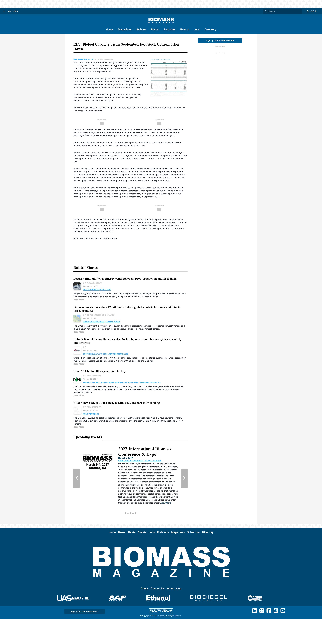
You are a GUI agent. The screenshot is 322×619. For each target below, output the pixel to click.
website (113, 238)
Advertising (174, 588)
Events (184, 29)
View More (170, 506)
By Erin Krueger (92, 375)
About (144, 588)
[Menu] (4, 11)
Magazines (124, 29)
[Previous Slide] (76, 478)
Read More (78, 299)
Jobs (197, 29)
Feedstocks (89, 322)
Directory (210, 29)
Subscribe (193, 532)
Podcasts (169, 29)
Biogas (86, 290)
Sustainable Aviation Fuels (96, 354)
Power (117, 322)
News (121, 532)
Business (94, 290)
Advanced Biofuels (92, 382)
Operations (105, 290)
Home (109, 29)
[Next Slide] (184, 478)
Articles (141, 29)
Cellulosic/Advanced (150, 382)
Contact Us (158, 588)
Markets (123, 354)
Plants (155, 29)
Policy (86, 414)
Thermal (109, 322)
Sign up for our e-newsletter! (220, 40)
